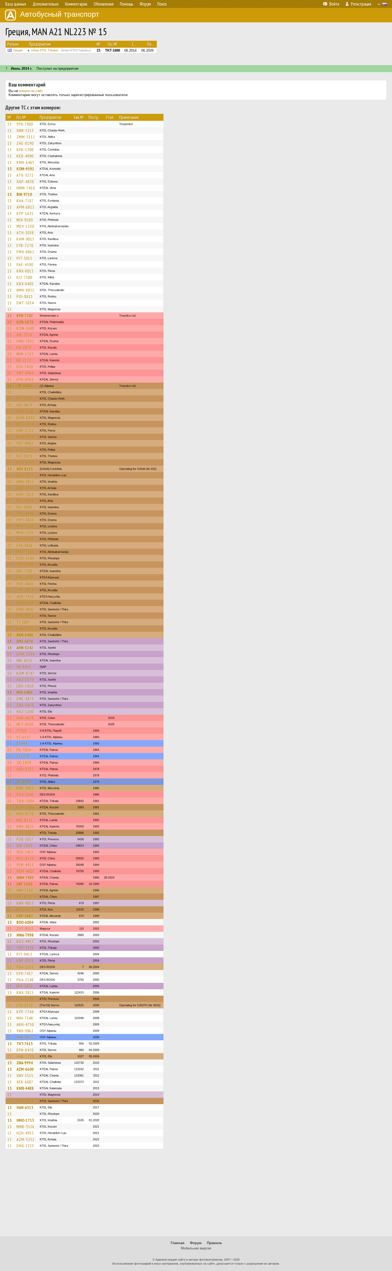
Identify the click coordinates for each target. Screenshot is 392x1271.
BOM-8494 (26, 417)
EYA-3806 (25, 545)
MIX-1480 (24, 692)
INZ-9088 (24, 507)
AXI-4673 (25, 405)
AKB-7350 (25, 596)
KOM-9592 (25, 168)
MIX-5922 (25, 986)
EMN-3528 (25, 1101)
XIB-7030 (25, 845)
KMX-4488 (25, 1088)
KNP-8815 (25, 960)
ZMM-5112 (26, 136)
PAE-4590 (25, 264)
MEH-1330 (25, 226)
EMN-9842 (25, 609)
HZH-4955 (25, 1133)
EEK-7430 (25, 366)
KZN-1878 (25, 322)
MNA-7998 (25, 935)
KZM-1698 (25, 807)
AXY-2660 (24, 884)
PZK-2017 (25, 839)
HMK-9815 (25, 481)
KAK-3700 (25, 628)
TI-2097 (23, 622)
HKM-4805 (25, 871)
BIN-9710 (24, 194)
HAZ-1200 (25, 711)
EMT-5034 (25, 302)
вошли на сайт (30, 91)
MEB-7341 (25, 551)
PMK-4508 (25, 513)
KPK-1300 (25, 149)
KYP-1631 (25, 213)
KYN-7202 (25, 315)
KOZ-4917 (25, 941)
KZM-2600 (25, 328)
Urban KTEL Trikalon (61, 50)
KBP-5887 (25, 915)
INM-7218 (25, 890)
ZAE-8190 (25, 143)
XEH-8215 (25, 468)
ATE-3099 (25, 500)
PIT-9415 (24, 954)
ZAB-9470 (25, 705)
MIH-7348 (25, 1018)
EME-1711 (25, 430)
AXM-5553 (25, 488)
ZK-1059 (24, 762)
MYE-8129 (25, 858)
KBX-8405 (25, 283)
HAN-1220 (25, 1056)
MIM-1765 (25, 354)
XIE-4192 (24, 896)
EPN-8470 (25, 1050)
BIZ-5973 (24, 456)
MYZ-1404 (25, 424)
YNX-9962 (25, 1030)
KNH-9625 (25, 826)
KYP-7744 (25, 1011)
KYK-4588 (25, 577)
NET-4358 (25, 724)
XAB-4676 (25, 718)
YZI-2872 (24, 398)
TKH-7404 (25, 832)
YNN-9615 (25, 1037)
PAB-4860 (25, 583)
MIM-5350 (25, 539)
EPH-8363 (25, 379)
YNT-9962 (25, 443)
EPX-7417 (25, 973)
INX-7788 (24, 571)
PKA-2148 (25, 979)
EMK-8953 (25, 615)
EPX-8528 (25, 1005)
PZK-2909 (25, 998)
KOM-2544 (26, 654)
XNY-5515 (25, 1075)
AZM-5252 (25, 1139)
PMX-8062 (25, 251)
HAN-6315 (25, 1107)
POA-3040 (25, 794)
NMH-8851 (25, 290)
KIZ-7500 (24, 277)
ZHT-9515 (25, 928)
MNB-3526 (25, 1126)
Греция (18, 50)
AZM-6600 (25, 1069)
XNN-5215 (25, 130)
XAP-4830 (25, 181)
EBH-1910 (25, 686)
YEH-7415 (25, 852)
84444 (22, 743)
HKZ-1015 (25, 475)
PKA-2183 (25, 967)
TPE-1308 (25, 564)
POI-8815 (25, 296)
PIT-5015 (24, 258)
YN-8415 (24, 666)
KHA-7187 (25, 200)
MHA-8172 (25, 909)
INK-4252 (24, 660)
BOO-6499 (25, 462)
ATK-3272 (25, 175)
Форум (196, 1243)
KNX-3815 (25, 992)
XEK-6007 (25, 1081)
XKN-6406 (25, 634)
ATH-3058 (25, 232)
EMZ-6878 (25, 641)
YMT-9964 (25, 373)
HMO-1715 (25, 1120)
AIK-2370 (24, 334)
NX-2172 (24, 360)
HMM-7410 (26, 188)
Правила (214, 1243)
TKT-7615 (25, 1043)
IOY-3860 (24, 385)
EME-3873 (25, 698)
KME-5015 (25, 788)
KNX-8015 (25, 271)
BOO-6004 (25, 922)
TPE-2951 (25, 590)
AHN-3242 (25, 647)
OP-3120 (24, 781)
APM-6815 (25, 207)
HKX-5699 (25, 603)
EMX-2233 (25, 1145)
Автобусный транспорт (59, 14)
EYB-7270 (25, 245)
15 (9, 124)
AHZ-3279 (25, 679)
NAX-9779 (25, 813)
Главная (178, 1243)
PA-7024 (24, 749)
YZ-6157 (24, 737)
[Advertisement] (196, 1195)
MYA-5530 (25, 526)
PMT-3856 (25, 520)
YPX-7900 (25, 124)
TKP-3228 (25, 947)
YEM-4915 (25, 864)
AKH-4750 (25, 1024)
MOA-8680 (25, 437)
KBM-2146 (25, 411)
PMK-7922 (25, 341)
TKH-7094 (25, 801)
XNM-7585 (25, 877)
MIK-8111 (25, 820)
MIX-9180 (25, 219)
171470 (23, 756)
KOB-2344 (25, 558)
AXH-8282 (25, 769)
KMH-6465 (25, 162)
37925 (22, 730)
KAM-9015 (25, 239)
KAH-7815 (25, 494)
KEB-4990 (25, 156)
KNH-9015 (25, 903)
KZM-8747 (25, 673)
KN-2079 (24, 347)
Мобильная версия (196, 1248)
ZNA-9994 (25, 1062)
